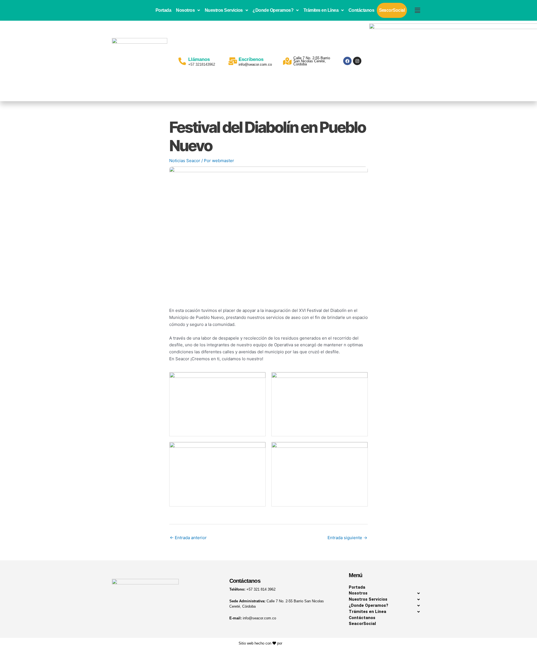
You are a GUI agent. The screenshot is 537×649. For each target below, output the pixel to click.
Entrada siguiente (347, 537)
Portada (163, 10)
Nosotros (185, 10)
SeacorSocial (392, 10)
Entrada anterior (188, 537)
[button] (188, 10)
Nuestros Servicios (224, 10)
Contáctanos (361, 10)
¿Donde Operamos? (273, 10)
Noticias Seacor (184, 160)
